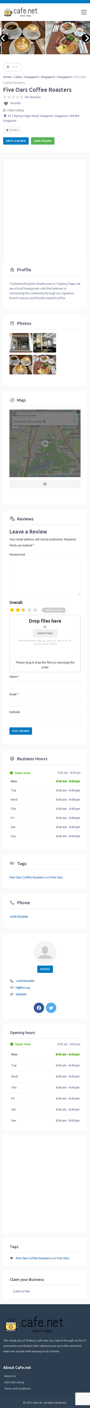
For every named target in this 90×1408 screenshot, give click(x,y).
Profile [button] (45, 969)
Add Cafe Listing (14, 1382)
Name (14, 676)
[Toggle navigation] (84, 12)
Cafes (18, 77)
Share (14, 130)
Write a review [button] (16, 141)
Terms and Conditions (17, 1388)
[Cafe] (8, 67)
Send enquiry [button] (42, 141)
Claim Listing (15, 110)
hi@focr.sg (23, 987)
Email (14, 694)
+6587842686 (18, 916)
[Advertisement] (45, 207)
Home (7, 77)
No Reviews (33, 97)
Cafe (15, 67)
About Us (10, 1376)
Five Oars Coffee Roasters (27, 877)
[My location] (45, 484)
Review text (17, 554)
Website (14, 712)
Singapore (31, 77)
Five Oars (57, 877)
